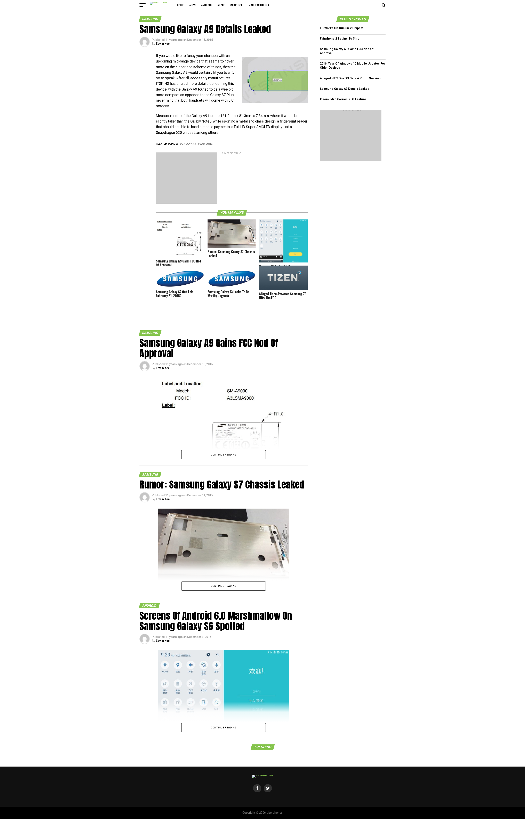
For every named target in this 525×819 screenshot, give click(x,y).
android (206, 5)
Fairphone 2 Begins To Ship (339, 38)
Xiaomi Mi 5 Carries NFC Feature (343, 99)
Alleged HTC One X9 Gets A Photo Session (350, 78)
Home (180, 5)
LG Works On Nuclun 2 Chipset (341, 28)
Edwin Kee (163, 43)
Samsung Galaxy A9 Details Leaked (344, 89)
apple (221, 5)
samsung (206, 144)
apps (192, 5)
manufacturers (259, 5)
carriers (236, 5)
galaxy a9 (189, 144)
